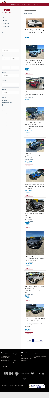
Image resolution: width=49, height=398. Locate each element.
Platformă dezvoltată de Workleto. (12, 387)
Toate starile (5, 20)
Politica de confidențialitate (26, 358)
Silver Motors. (8, 385)
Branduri (14, 358)
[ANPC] (37, 386)
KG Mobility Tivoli (29, 256)
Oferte (14, 360)
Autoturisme (5, 38)
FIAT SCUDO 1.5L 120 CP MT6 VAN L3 (34, 30)
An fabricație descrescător (7, 131)
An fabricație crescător (7, 128)
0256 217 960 (37, 360)
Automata (5, 100)
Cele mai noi (5, 113)
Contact (14, 362)
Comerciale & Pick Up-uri (7, 41)
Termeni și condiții (24, 355)
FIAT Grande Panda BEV (31, 92)
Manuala (5, 105)
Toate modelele (5, 35)
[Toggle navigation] (46, 2)
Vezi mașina (28, 41)
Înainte (40, 340)
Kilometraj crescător (6, 122)
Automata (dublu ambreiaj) (8, 102)
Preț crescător (5, 116)
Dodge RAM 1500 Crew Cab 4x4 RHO (34, 184)
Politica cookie (24, 360)
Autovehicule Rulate (6, 26)
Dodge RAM (28, 153)
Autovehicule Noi (6, 23)
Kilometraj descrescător (7, 125)
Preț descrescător (6, 119)
